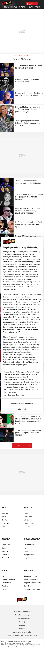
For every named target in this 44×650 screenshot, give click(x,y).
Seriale (28, 508)
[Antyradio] (7, 3)
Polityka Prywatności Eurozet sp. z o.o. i (18, 329)
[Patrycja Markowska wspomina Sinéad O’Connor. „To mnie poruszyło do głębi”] (7, 111)
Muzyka (6, 539)
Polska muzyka (32, 539)
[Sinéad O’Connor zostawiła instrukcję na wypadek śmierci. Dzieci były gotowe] (7, 185)
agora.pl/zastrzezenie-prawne (28, 646)
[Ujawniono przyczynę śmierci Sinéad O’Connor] (7, 84)
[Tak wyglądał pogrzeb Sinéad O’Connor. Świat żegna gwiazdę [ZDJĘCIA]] (7, 125)
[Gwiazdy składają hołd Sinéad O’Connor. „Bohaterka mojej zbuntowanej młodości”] (7, 213)
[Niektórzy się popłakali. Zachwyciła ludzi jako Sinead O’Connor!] (7, 97)
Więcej (21, 445)
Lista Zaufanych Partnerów (14, 395)
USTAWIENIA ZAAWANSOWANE (22, 403)
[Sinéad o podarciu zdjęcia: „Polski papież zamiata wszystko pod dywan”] (7, 226)
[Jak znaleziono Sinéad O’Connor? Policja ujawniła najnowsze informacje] (7, 199)
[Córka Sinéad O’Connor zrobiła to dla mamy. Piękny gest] (7, 70)
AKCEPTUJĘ (22, 409)
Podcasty (29, 570)
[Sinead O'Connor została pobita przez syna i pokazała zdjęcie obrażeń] (7, 435)
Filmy (5, 508)
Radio (5, 570)
